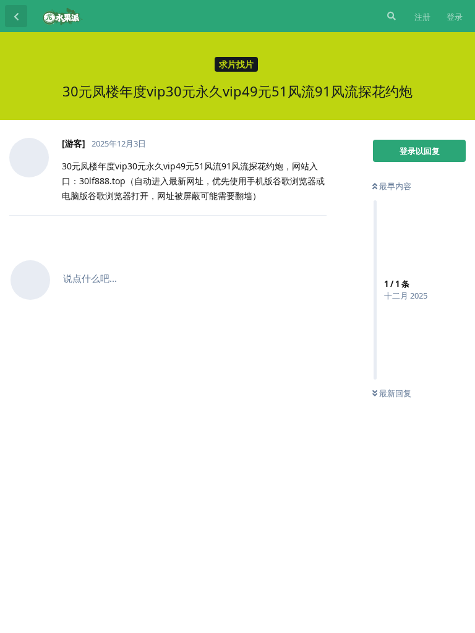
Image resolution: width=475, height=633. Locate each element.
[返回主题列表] (16, 16)
